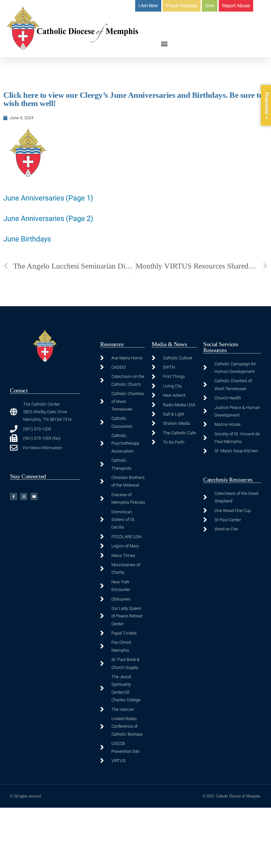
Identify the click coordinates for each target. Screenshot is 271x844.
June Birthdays (27, 239)
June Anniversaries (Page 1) (48, 198)
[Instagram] (23, 496)
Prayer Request (181, 5)
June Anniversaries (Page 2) (48, 218)
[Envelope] (34, 496)
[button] (164, 43)
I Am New (148, 5)
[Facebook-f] (13, 496)
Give (209, 5)
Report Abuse (236, 5)
